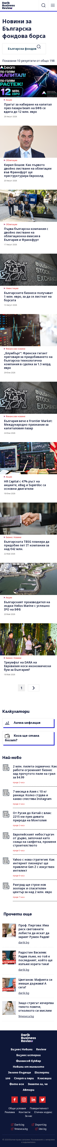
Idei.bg (42, 1129)
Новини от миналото (28, 1066)
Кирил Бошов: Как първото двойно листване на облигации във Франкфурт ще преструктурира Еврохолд (28, 170)
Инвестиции (12, 288)
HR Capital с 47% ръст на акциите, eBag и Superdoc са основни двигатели (25, 485)
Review (41, 1049)
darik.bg (23, 942)
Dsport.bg (40, 1124)
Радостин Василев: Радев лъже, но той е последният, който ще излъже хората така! (35, 958)
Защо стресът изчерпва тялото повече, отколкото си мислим (36, 1007)
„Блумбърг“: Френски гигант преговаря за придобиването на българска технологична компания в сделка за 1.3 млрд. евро (28, 360)
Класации (45, 1078)
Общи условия (17, 1108)
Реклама (10, 1112)
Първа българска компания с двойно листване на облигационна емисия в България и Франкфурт (26, 234)
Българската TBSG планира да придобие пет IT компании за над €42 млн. (26, 545)
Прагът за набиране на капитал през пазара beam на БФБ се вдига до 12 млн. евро (28, 108)
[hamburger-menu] (53, 5)
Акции (9, 100)
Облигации (11, 160)
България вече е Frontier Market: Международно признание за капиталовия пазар (28, 424)
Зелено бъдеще (19, 1072)
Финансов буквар (28, 1061)
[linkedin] (33, 1099)
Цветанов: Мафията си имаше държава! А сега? (35, 983)
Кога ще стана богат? (22, 738)
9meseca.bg (26, 1016)
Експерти (42, 1072)
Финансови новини (15, 348)
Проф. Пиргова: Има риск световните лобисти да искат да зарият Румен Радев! (33, 931)
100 (7, 1078)
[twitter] (42, 1099)
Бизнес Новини (13, 537)
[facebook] (14, 1099)
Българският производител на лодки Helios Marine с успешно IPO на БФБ (27, 605)
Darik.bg (19, 1124)
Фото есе (16, 1084)
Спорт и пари (24, 1078)
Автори (28, 1089)
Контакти (24, 1112)
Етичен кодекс (43, 1112)
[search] (43, 5)
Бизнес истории (28, 1055)
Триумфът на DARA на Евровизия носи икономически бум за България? (27, 666)
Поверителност (39, 1108)
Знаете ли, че (38, 1084)
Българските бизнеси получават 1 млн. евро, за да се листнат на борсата (28, 296)
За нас (28, 1116)
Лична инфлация (26, 723)
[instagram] (24, 1099)
